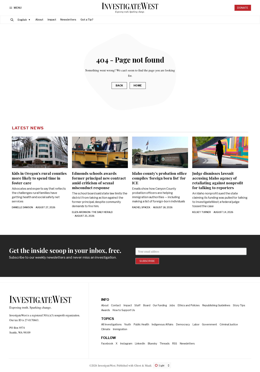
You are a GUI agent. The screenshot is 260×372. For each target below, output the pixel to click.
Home (138, 85)
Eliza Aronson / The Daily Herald (92, 212)
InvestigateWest (106, 365)
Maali (148, 365)
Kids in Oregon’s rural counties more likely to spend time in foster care (39, 178)
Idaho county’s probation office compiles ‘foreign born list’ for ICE (159, 178)
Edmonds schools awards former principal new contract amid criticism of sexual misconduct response (99, 180)
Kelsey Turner (201, 212)
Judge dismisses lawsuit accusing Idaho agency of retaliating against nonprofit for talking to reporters (217, 180)
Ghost (137, 365)
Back (119, 85)
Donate (242, 7)
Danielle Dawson (22, 207)
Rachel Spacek (141, 207)
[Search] (12, 19)
